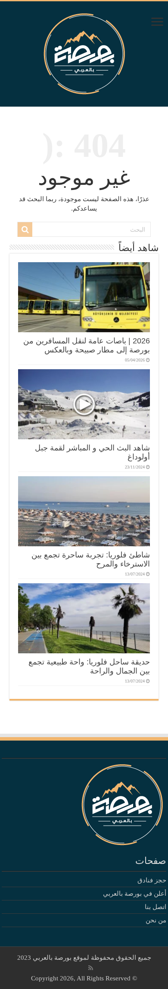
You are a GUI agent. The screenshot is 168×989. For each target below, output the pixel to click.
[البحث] (25, 229)
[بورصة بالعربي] (84, 52)
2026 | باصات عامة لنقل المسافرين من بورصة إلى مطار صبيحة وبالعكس (86, 345)
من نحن (156, 920)
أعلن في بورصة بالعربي (134, 893)
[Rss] (90, 968)
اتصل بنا (155, 906)
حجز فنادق (151, 880)
